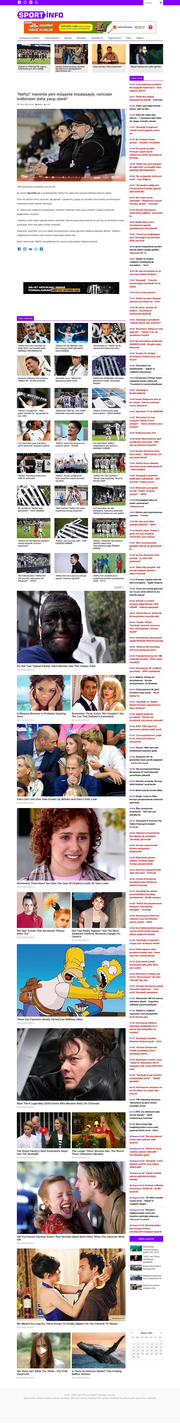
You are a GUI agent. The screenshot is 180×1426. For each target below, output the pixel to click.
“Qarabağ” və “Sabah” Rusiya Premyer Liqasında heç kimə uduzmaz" (145, 704)
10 (138, 1347)
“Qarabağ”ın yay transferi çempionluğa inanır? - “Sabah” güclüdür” (146, 1078)
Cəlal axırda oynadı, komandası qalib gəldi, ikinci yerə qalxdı (144, 964)
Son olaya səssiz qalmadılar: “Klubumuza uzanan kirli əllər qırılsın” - (146, 200)
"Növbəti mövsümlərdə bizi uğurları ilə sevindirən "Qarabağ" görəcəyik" (145, 836)
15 (161, 1347)
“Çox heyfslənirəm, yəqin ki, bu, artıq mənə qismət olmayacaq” (146, 738)
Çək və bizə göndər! (145, 292)
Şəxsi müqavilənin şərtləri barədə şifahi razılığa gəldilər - (146, 249)
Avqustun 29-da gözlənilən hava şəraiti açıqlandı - (146, 759)
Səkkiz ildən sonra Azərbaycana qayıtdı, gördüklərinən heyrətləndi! (143, 225)
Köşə (128, 38)
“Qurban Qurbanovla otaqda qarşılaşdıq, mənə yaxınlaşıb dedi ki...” (143, 1050)
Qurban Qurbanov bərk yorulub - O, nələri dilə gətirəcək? (144, 558)
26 (147, 1354)
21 (156, 1350)
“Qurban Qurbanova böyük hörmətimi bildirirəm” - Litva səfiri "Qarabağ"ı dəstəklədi (146, 989)
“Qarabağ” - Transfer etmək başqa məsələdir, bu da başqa (145, 283)
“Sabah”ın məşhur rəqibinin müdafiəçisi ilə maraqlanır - (142, 261)
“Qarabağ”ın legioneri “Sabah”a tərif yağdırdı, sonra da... (144, 130)
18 (143, 1350)
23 (134, 1354)
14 (156, 1347)
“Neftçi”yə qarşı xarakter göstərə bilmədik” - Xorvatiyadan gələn (145, 1151)
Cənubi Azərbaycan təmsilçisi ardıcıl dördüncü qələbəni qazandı (143, 882)
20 (152, 1350)
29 (161, 1353)
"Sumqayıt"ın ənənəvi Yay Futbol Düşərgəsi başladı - (146, 823)
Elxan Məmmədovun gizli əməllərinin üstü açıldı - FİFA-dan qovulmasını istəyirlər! (145, 441)
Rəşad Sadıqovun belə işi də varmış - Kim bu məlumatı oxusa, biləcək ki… (145, 402)
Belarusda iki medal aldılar (149, 790)
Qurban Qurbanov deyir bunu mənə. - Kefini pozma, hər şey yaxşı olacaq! (146, 454)
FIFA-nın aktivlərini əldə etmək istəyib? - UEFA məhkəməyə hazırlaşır (145, 1114)
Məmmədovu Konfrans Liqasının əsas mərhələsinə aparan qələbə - (144, 918)
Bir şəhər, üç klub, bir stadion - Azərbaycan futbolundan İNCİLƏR (143, 310)
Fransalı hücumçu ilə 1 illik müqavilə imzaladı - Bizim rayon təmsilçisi (146, 658)
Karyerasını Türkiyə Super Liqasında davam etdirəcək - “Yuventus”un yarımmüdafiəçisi (146, 380)
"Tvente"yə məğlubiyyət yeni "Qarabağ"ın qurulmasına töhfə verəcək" (145, 237)
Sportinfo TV (97, 38)
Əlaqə (139, 38)
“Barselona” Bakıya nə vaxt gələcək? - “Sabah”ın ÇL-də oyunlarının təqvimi (146, 331)
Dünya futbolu (51, 38)
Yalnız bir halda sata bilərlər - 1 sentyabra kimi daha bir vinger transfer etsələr (145, 117)
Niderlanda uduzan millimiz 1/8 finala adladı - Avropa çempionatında (142, 860)
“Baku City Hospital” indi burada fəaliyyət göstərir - (145, 570)
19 (147, 1350)
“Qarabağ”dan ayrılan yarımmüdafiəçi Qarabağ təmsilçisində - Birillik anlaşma (145, 894)
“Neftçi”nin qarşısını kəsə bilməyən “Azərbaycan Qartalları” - (146, 906)
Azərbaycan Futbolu (29, 38)
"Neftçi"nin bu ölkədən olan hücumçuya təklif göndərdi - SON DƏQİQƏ (146, 466)
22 (161, 1350)
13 (152, 1347)
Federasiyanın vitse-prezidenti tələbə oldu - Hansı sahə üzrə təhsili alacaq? (145, 952)
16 (134, 1350)
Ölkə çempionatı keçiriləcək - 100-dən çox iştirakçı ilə (143, 811)
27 (152, 1354)
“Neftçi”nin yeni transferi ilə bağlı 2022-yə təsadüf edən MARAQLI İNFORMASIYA (145, 167)
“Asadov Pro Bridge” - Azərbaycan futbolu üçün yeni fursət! (145, 356)
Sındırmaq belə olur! (145, 432)
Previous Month (132, 1333)
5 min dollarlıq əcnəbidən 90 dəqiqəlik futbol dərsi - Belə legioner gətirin (145, 87)
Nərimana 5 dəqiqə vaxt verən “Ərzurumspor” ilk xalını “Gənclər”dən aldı (145, 976)
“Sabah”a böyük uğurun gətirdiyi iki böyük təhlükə (145, 1176)
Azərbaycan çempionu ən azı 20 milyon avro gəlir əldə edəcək (146, 1090)
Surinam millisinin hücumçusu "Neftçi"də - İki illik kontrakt (146, 1188)
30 (134, 1357)
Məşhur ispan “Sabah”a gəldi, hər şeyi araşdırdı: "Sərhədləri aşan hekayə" (144, 533)
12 (147, 1347)
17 (138, 1350)
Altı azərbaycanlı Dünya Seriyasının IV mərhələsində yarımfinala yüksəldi (145, 772)
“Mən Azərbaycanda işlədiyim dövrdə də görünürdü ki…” (145, 545)
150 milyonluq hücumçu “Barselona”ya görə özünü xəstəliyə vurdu (145, 1102)
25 (143, 1354)
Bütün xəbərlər (146, 1239)
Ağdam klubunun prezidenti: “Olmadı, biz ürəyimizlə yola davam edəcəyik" (146, 717)
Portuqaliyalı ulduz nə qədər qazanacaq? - (143, 503)
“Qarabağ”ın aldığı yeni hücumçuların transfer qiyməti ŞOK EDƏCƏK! (145, 188)
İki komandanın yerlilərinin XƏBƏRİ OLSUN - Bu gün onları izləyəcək (146, 344)
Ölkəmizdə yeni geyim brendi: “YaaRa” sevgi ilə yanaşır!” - (144, 490)
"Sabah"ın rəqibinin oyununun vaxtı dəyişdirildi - (144, 1013)
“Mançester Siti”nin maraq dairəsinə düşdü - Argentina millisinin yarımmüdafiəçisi (146, 1001)
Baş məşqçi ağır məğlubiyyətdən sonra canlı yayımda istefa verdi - (144, 1127)
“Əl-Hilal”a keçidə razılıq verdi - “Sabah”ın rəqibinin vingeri (146, 1200)
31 (138, 1357)
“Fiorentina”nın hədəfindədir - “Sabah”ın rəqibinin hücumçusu (142, 368)
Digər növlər (114, 38)
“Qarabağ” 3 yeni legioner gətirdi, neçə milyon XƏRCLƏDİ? (146, 1163)
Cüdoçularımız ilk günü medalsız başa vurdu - (144, 692)
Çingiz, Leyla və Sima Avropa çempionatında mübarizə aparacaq (146, 799)
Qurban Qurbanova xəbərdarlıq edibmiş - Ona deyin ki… (146, 212)
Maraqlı (68, 38)
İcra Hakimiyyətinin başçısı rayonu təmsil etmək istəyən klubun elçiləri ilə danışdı (146, 931)
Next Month (161, 1333)
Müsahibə (81, 38)
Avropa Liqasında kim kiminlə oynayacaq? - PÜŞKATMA (144, 848)
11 (143, 1347)
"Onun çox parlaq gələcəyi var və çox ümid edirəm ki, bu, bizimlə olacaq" (146, 591)
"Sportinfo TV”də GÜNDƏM (149, 411)
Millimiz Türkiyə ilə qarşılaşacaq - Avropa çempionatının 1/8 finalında (143, 680)
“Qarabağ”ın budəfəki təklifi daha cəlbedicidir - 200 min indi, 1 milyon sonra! (145, 478)
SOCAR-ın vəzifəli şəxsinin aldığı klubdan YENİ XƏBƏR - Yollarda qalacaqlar (144, 604)
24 (138, 1354)
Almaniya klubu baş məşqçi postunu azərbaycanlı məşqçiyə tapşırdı (145, 1228)
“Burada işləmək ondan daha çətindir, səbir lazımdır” (146, 1139)
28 (156, 1354)
